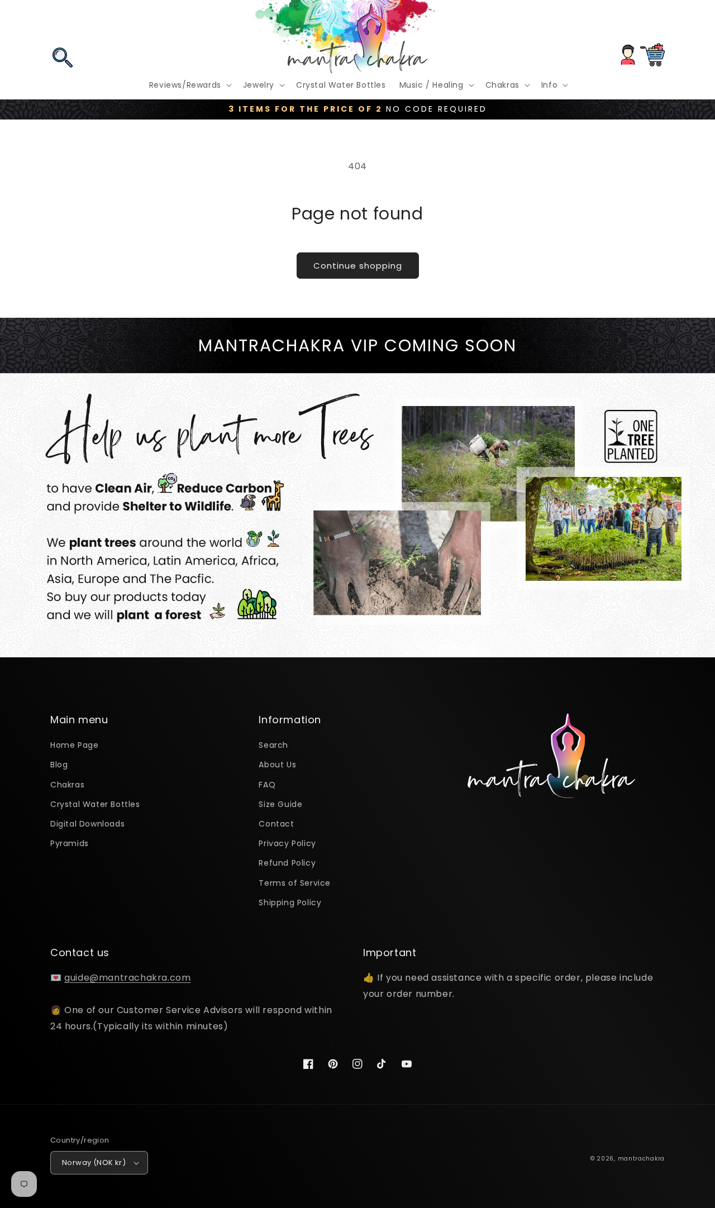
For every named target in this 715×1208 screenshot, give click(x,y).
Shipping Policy (290, 902)
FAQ (267, 784)
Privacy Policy (287, 843)
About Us (277, 764)
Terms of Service (295, 883)
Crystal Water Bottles (95, 804)
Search (273, 745)
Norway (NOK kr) (94, 1162)
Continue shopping (357, 265)
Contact (276, 823)
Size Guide (280, 804)
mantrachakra (641, 1158)
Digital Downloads (87, 823)
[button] (62, 24)
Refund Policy (287, 862)
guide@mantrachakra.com (127, 977)
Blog (59, 764)
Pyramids (69, 843)
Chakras (67, 784)
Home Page (74, 745)
